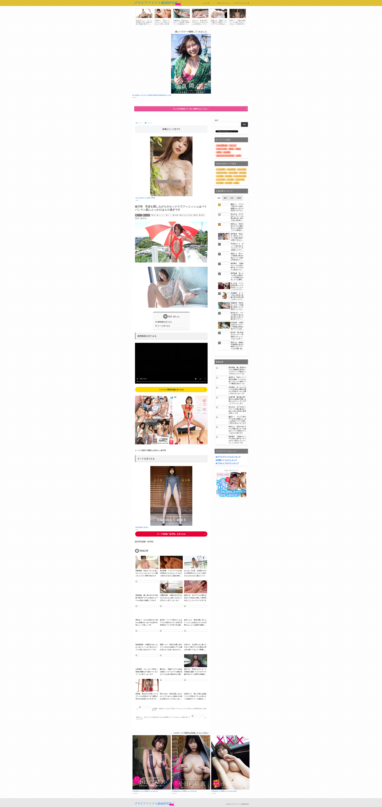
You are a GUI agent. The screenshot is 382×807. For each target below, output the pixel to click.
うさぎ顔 (221, 169)
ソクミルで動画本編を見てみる (171, 390)
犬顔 (236, 183)
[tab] (218, 198)
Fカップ (139, 215)
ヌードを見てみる (163, 326)
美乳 (138, 218)
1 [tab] (185, 29)
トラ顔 (220, 176)
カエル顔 (147, 215)
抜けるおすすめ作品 (186, 215)
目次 (170, 316)
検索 (216, 120)
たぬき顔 (231, 169)
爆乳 (231, 149)
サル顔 (242, 173)
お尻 (154, 215)
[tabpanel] (144, 17)
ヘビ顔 (230, 179)
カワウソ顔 (221, 173)
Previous (133, 17)
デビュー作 (221, 149)
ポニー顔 (240, 179)
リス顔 (220, 183)
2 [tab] (188, 29)
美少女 (144, 218)
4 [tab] (194, 29)
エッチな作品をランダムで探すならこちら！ (191, 109)
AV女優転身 (222, 145)
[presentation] (218, 198)
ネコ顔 (228, 176)
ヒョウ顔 (221, 179)
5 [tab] (197, 29)
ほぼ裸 (176, 215)
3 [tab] (191, 29)
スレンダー (162, 215)
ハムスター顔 (240, 176)
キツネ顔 (233, 173)
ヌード (169, 215)
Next (248, 17)
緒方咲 (202, 215)
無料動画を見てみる (164, 322)
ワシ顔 (228, 183)
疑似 (196, 215)
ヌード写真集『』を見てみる (171, 534)
